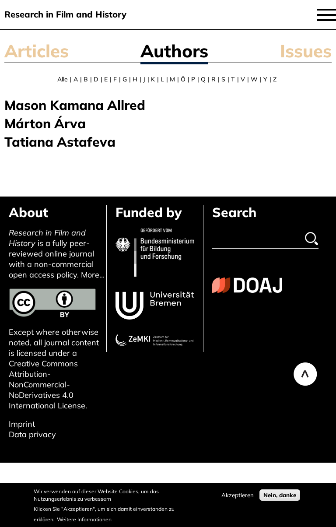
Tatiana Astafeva (60, 142)
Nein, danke (279, 495)
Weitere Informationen (84, 519)
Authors (174, 51)
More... (93, 275)
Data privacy (32, 434)
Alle (62, 79)
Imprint (22, 424)
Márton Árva (45, 123)
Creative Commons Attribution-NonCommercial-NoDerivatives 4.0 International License (47, 384)
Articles (36, 51)
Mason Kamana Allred (74, 105)
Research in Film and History (65, 14)
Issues (306, 51)
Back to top (305, 374)
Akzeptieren (237, 495)
